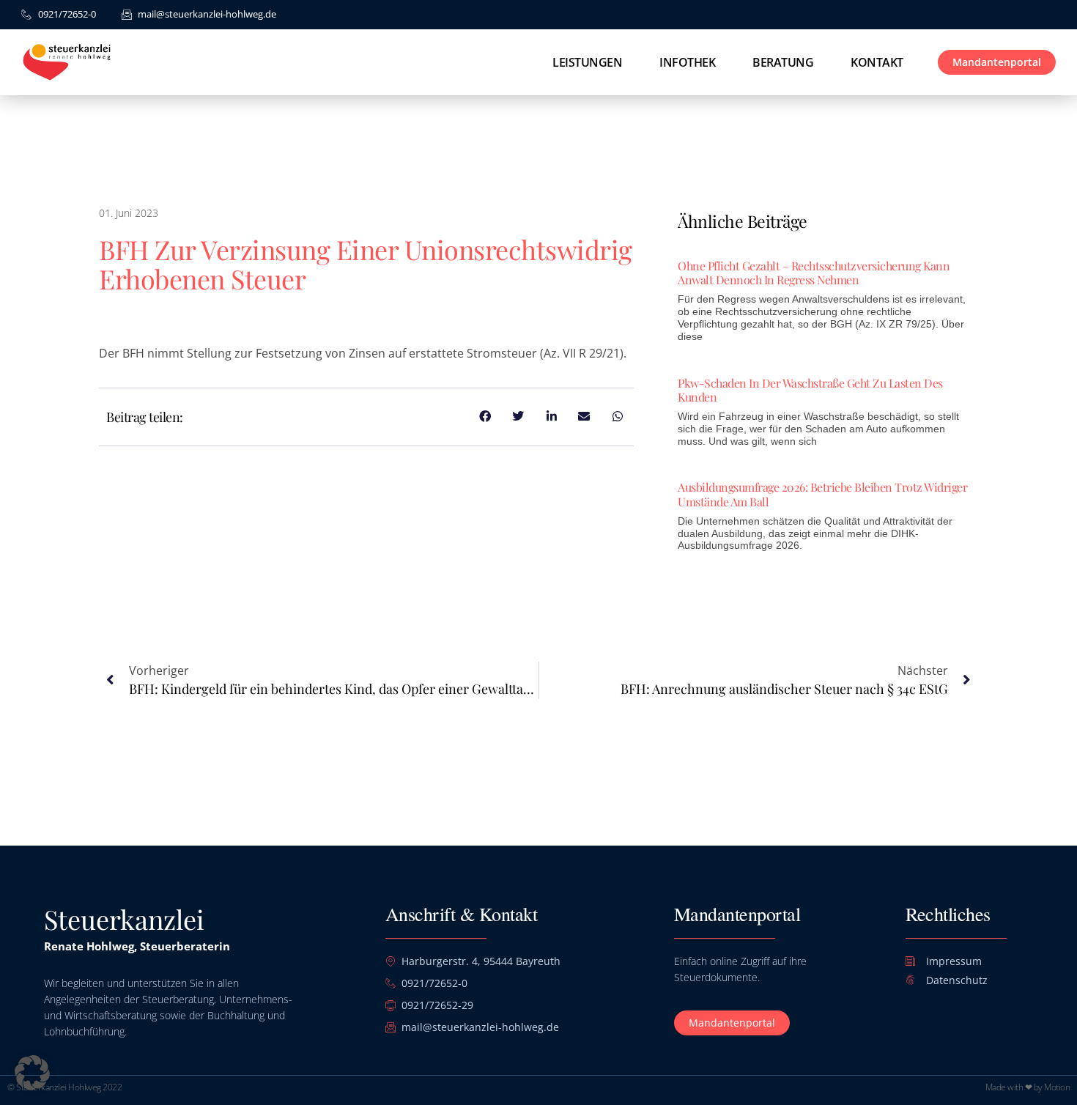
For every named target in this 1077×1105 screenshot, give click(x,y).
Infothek (687, 62)
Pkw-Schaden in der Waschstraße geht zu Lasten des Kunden (810, 389)
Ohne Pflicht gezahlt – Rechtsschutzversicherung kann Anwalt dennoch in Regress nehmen (814, 272)
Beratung (782, 62)
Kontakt (877, 62)
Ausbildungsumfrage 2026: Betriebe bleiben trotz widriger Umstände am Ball (822, 494)
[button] (32, 1073)
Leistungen (587, 62)
